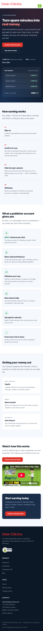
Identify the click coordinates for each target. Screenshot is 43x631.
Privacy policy (7, 588)
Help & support (7, 613)
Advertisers (6, 566)
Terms (4, 584)
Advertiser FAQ (7, 569)
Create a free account (12, 45)
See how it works (11, 50)
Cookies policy (7, 591)
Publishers (5, 562)
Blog (3, 573)
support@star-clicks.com (10, 602)
